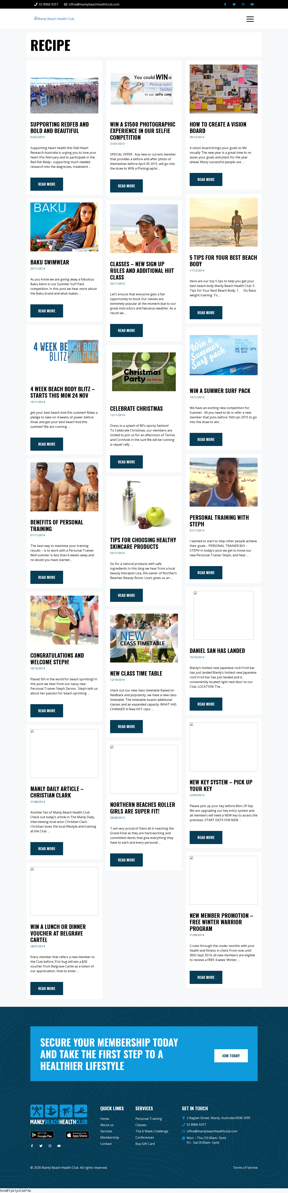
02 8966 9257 (196, 1124)
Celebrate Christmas (136, 408)
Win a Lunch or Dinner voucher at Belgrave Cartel (58, 933)
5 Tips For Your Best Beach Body (223, 260)
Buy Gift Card (145, 1144)
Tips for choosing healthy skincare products (143, 543)
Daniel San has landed (217, 650)
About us (107, 1125)
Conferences (144, 1137)
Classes (140, 1125)
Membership (109, 1137)
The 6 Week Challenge (151, 1131)
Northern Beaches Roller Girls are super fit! (142, 807)
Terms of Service (245, 1167)
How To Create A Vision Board (218, 127)
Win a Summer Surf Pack (220, 391)
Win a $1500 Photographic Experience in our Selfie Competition (142, 130)
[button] (248, 19)
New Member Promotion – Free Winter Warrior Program (221, 921)
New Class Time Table (136, 673)
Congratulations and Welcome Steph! (57, 658)
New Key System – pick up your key (221, 785)
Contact (106, 1144)
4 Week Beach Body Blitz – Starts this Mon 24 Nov (62, 392)
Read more (46, 184)
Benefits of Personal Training (56, 525)
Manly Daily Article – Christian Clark (57, 792)
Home (104, 1119)
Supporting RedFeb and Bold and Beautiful (59, 127)
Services (106, 1131)
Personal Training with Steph (219, 520)
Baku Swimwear (49, 262)
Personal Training (148, 1119)
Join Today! (231, 1055)
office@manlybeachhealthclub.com (212, 1131)
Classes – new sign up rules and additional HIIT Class (142, 270)
